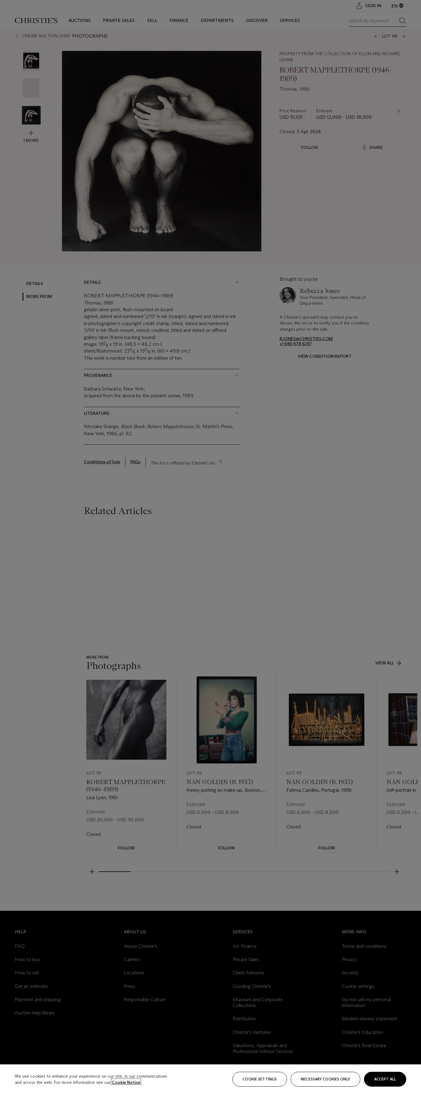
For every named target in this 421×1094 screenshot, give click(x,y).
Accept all (385, 1079)
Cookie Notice (126, 1082)
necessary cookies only (325, 1079)
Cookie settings (260, 1079)
